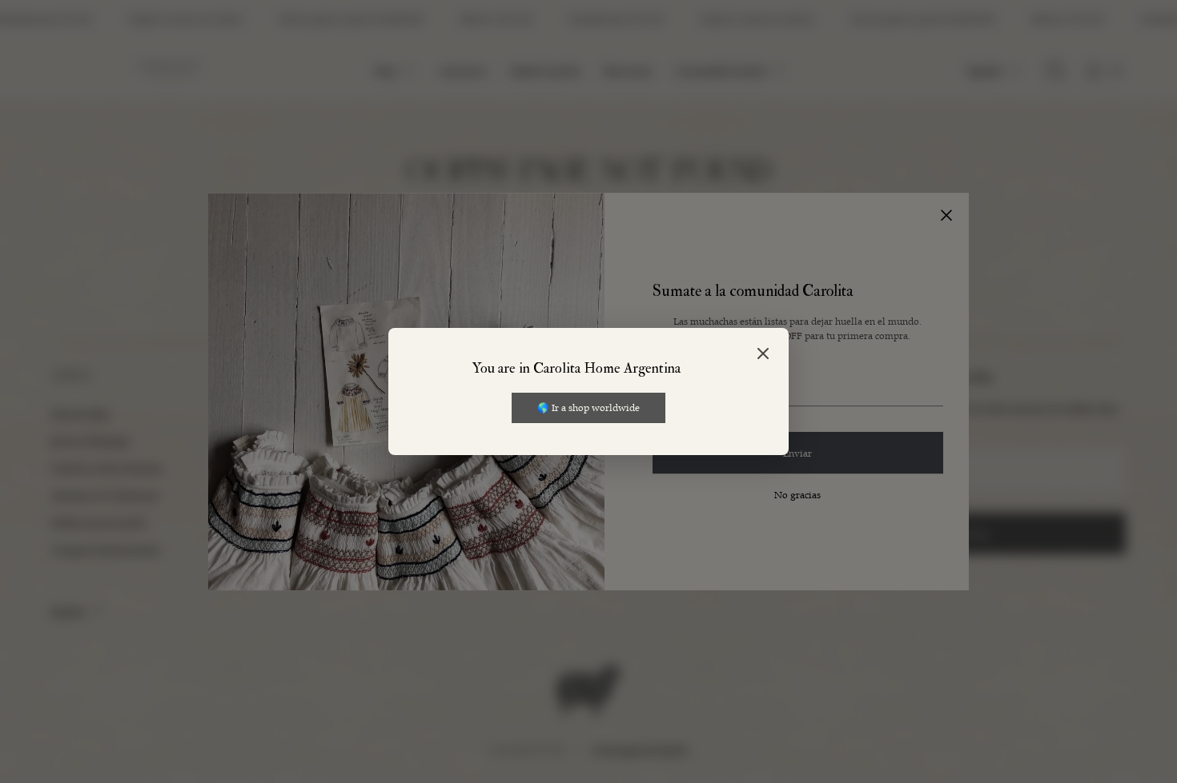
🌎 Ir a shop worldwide (588, 407)
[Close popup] (763, 355)
